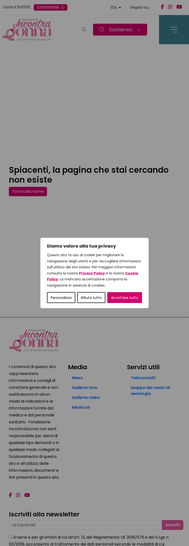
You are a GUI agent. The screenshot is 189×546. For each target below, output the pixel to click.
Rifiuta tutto (91, 297)
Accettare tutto (124, 297)
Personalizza (61, 297)
